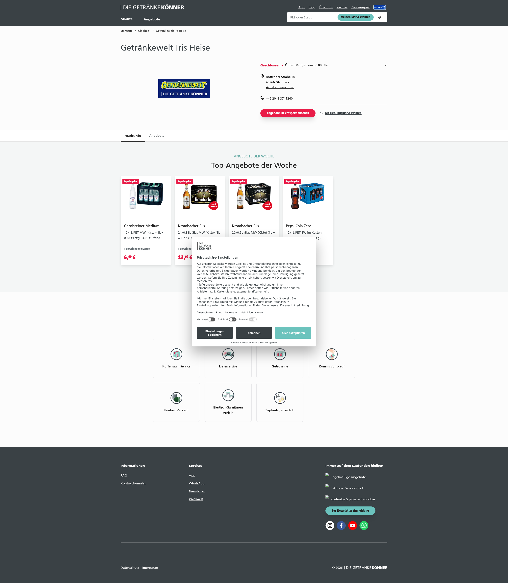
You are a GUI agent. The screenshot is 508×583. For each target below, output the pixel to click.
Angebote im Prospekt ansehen (288, 113)
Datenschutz (130, 568)
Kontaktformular (133, 483)
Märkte (127, 19)
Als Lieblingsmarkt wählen (343, 113)
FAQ (124, 475)
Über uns (326, 7)
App (301, 7)
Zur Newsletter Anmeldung (350, 511)
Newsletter (197, 491)
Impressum (150, 568)
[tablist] (254, 136)
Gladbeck (144, 31)
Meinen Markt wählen (355, 17)
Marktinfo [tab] (133, 136)
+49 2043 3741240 (279, 98)
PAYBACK (196, 499)
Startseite (127, 31)
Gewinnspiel (360, 7)
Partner (342, 7)
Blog (312, 7)
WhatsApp (197, 483)
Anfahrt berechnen (280, 87)
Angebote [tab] (156, 135)
